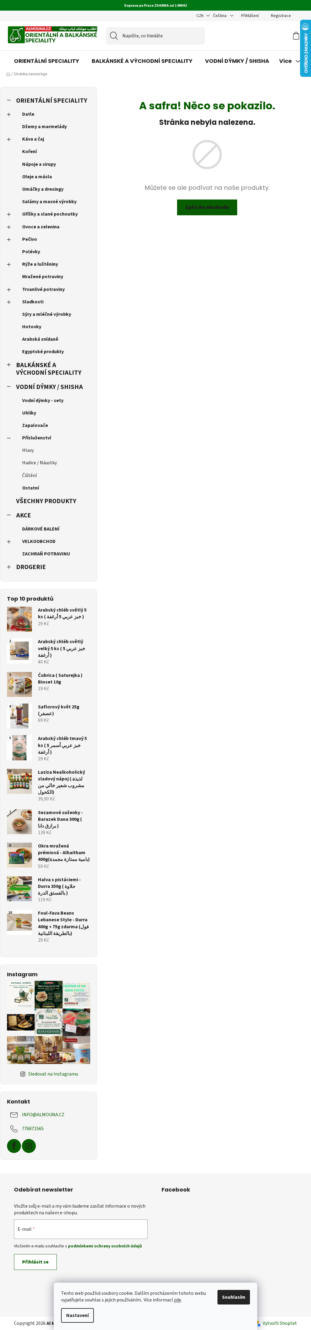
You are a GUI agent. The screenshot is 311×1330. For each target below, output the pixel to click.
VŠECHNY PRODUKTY (46, 501)
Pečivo (29, 239)
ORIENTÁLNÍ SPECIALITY (51, 100)
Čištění (29, 475)
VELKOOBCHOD (39, 541)
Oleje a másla (37, 176)
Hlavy (28, 450)
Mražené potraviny (42, 276)
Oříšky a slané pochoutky (50, 214)
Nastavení (77, 1315)
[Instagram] (29, 1146)
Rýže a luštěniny (40, 264)
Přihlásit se (35, 1262)
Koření (29, 151)
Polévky (31, 251)
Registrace (281, 16)
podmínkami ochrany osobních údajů (105, 1246)
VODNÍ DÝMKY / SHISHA (49, 387)
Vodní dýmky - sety (42, 400)
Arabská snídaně (40, 339)
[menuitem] (46, 61)
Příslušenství (36, 438)
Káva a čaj (33, 139)
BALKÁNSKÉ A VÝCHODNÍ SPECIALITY (48, 369)
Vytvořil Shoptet (280, 1323)
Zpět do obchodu (207, 207)
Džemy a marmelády (44, 126)
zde (177, 1300)
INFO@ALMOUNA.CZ (43, 1114)
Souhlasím (233, 1297)
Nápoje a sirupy (39, 164)
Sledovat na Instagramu (53, 1074)
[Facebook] (14, 1146)
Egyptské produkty (43, 351)
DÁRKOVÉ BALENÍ (41, 529)
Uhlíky (29, 413)
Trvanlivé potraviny (43, 289)
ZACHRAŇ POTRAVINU (46, 554)
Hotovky (31, 326)
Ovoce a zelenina (41, 226)
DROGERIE (31, 567)
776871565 (33, 1128)
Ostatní (30, 488)
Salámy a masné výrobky (49, 201)
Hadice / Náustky (39, 462)
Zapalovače (35, 425)
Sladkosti (32, 301)
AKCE (23, 515)
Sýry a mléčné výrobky (46, 314)
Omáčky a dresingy (42, 189)
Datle (28, 114)
